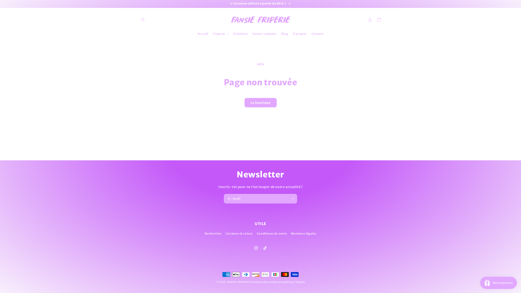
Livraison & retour (239, 233)
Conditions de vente (272, 233)
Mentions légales (303, 233)
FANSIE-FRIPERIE (238, 282)
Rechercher (213, 233)
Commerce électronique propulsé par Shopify (277, 282)
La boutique (261, 103)
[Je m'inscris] (292, 198)
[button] (142, 19)
